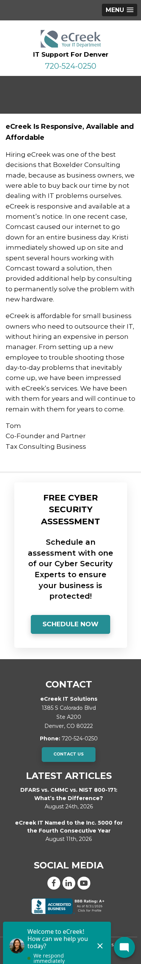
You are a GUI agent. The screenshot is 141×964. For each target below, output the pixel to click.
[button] (119, 10)
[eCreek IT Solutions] (70, 39)
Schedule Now (70, 624)
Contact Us (68, 754)
